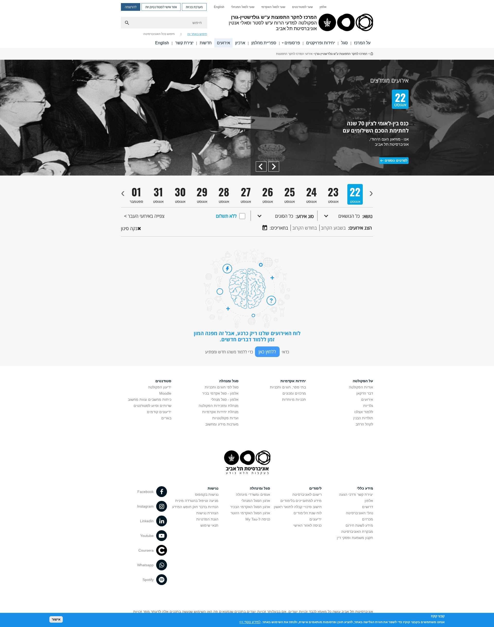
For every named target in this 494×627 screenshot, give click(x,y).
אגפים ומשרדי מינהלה (253, 494)
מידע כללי (365, 488)
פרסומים (292, 43)
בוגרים (166, 418)
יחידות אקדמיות (293, 381)
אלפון (323, 7)
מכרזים (367, 519)
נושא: (367, 216)
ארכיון (240, 43)
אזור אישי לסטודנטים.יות (161, 7)
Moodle (165, 393)
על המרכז (362, 43)
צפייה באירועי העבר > (144, 216)
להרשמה (130, 7)
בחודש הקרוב (304, 228)
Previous (272, 164)
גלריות (368, 406)
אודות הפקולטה (361, 387)
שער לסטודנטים (302, 7)
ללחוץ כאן (267, 352)
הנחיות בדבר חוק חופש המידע (195, 507)
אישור (56, 619)
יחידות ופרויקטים (320, 43)
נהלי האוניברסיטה (359, 513)
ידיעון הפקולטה (159, 387)
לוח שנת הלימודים (308, 513)
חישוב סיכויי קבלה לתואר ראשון (298, 507)
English (219, 7)
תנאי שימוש (209, 525)
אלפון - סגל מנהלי (225, 399)
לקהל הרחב (364, 424)
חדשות (206, 43)
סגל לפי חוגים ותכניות (222, 387)
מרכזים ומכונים (294, 393)
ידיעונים (316, 519)
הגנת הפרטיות (207, 519)
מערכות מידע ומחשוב (222, 424)
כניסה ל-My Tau (257, 519)
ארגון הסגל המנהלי (255, 501)
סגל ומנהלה (229, 381)
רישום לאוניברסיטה (307, 494)
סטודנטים (163, 381)
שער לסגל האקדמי (273, 7)
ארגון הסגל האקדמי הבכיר (250, 507)
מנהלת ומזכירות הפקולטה (219, 406)
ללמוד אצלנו (363, 412)
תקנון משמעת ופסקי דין (355, 538)
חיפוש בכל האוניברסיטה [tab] (159, 34)
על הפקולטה (363, 381)
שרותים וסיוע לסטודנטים (152, 406)
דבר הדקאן (364, 393)
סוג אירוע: (305, 216)
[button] (338, 216)
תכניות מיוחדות (294, 399)
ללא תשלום (226, 216)
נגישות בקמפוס (206, 494)
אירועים (223, 43)
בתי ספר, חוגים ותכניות (288, 387)
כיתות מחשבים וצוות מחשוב (149, 399)
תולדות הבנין (363, 418)
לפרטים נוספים (396, 160)
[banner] (247, 24)
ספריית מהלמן (263, 43)
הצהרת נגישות (207, 513)
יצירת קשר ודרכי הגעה (356, 494)
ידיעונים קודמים (159, 412)
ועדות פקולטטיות (225, 418)
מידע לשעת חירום (359, 525)
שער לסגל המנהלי (242, 7)
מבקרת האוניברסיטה (357, 531)
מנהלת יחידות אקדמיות (220, 412)
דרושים (367, 507)
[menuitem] (323, 7)
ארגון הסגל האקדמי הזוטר (250, 513)
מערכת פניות (194, 7)
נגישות (213, 488)
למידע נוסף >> (250, 622)
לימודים (315, 488)
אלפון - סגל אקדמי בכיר (220, 393)
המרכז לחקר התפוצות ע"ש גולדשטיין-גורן (371, 53)
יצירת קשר (184, 43)
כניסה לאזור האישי (307, 525)
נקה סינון (129, 228)
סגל (344, 43)
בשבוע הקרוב (333, 228)
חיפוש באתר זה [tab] (197, 34)
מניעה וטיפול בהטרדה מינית (196, 501)
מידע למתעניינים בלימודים (301, 501)
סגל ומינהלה (260, 488)
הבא (263, 164)
